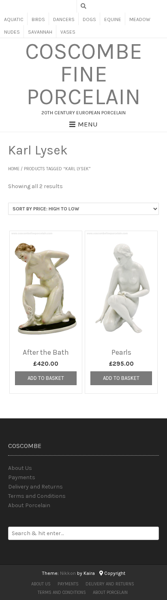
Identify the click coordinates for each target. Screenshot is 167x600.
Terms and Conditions (37, 496)
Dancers (64, 19)
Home (13, 168)
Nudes (12, 32)
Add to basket (46, 378)
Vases (67, 32)
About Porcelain (29, 505)
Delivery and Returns (35, 486)
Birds (38, 19)
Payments (21, 477)
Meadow (139, 19)
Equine (112, 19)
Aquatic (14, 19)
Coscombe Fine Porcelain (83, 74)
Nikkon (68, 573)
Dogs (89, 19)
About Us (20, 468)
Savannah (40, 32)
